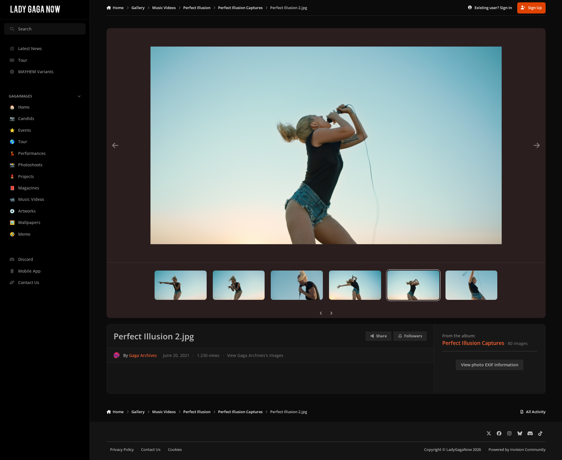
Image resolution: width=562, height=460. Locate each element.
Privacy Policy (122, 449)
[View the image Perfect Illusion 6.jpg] (181, 285)
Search (25, 29)
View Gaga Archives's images (255, 355)
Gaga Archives (143, 355)
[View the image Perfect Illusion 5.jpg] (239, 285)
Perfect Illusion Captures (473, 342)
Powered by (517, 449)
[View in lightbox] (326, 145)
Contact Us (150, 449)
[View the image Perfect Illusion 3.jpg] (355, 285)
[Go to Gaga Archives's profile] (117, 355)
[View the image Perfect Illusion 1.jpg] (472, 285)
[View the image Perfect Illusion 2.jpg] (413, 285)
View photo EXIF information (489, 364)
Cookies (175, 449)
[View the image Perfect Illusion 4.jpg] (297, 285)
